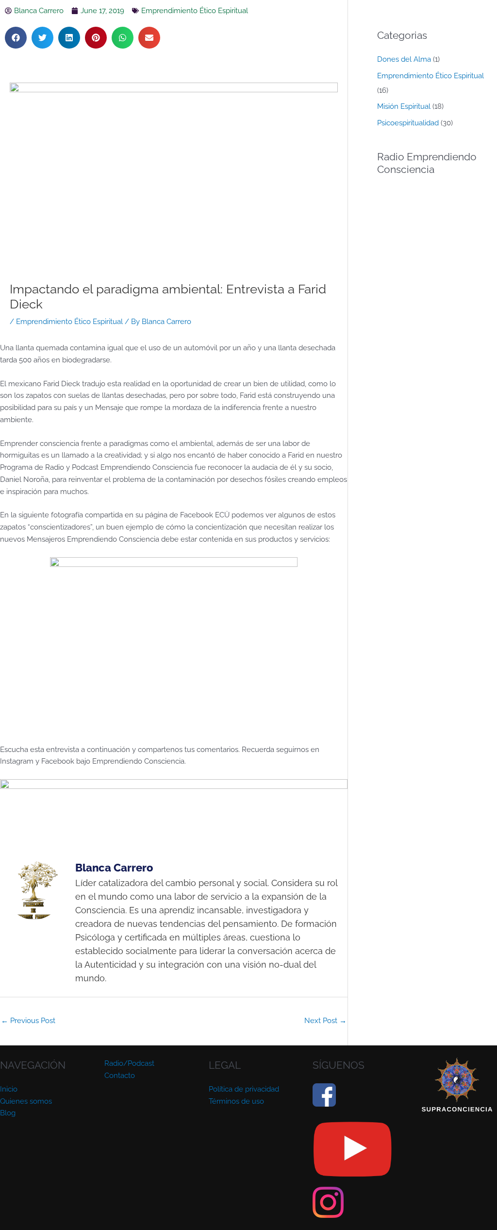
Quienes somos (26, 1101)
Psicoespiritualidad (408, 123)
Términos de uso (236, 1101)
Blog (8, 1113)
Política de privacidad (244, 1089)
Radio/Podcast (129, 1063)
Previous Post (28, 1020)
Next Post (325, 1020)
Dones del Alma (404, 59)
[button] (16, 38)
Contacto (119, 1075)
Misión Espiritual (404, 106)
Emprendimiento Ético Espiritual (194, 10)
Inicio (8, 1089)
